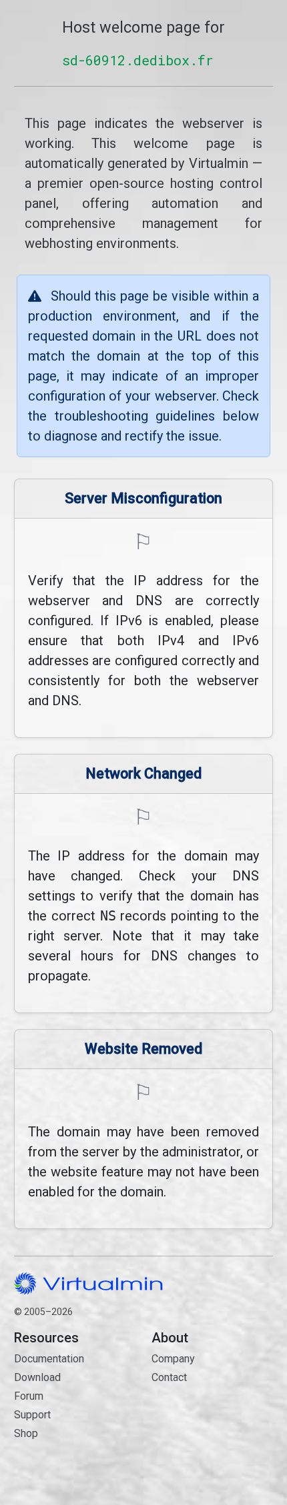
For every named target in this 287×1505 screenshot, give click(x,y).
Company (173, 1358)
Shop (26, 1433)
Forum (28, 1396)
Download (37, 1377)
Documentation (49, 1358)
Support (32, 1414)
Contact (212, 1416)
